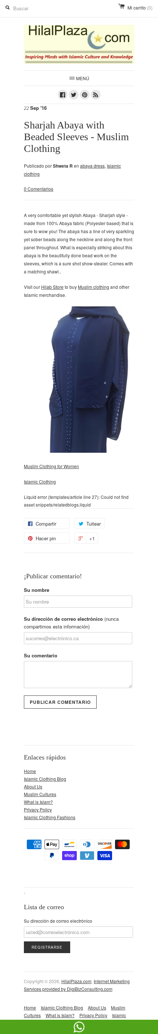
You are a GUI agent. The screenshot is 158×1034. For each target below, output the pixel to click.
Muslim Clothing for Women (51, 466)
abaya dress (92, 166)
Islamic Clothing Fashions (49, 817)
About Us (33, 786)
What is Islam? (38, 802)
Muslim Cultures (40, 794)
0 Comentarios (38, 189)
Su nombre (36, 589)
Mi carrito (140, 7)
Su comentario (40, 655)
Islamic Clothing (40, 481)
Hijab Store (52, 287)
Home (30, 771)
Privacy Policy (38, 809)
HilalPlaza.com (76, 981)
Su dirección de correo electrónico (71, 622)
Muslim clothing (93, 287)
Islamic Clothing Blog (45, 779)
